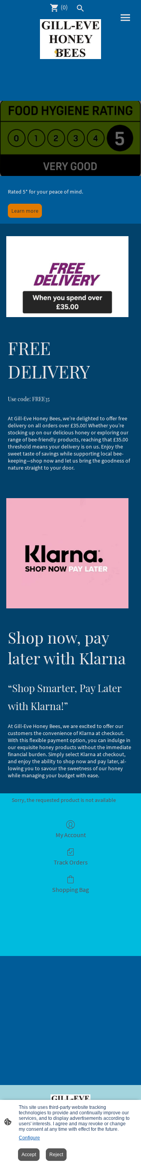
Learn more (24, 210)
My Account (71, 835)
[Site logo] (70, 39)
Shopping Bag (70, 889)
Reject (56, 1154)
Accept (29, 1154)
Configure (29, 1138)
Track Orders (71, 862)
